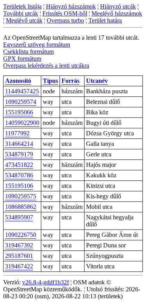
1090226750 (20, 234)
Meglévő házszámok (116, 13)
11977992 (17, 133)
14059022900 (22, 122)
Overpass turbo (65, 20)
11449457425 (22, 91)
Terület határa (105, 20)
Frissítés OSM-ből (64, 13)
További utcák (20, 13)
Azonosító (18, 80)
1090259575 (20, 196)
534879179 (19, 154)
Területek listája (22, 6)
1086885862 (20, 206)
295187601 (19, 255)
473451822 (19, 164)
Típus (50, 80)
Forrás (70, 80)
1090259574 (20, 101)
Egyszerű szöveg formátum (36, 44)
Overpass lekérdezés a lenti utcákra (46, 65)
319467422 (19, 266)
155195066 (19, 112)
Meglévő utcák (24, 20)
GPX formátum (22, 58)
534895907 (19, 217)
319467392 (19, 245)
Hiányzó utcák (118, 6)
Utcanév (97, 80)
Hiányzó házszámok (71, 6)
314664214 (19, 143)
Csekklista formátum (28, 51)
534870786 (19, 175)
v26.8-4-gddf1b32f (45, 282)
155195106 (19, 185)
